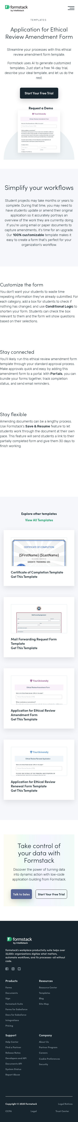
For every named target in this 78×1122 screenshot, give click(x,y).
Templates (38, 20)
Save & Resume (37, 426)
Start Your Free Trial (39, 93)
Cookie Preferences (49, 1058)
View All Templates (39, 520)
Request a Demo (41, 108)
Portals (56, 374)
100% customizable (28, 235)
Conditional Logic (59, 306)
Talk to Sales (21, 894)
